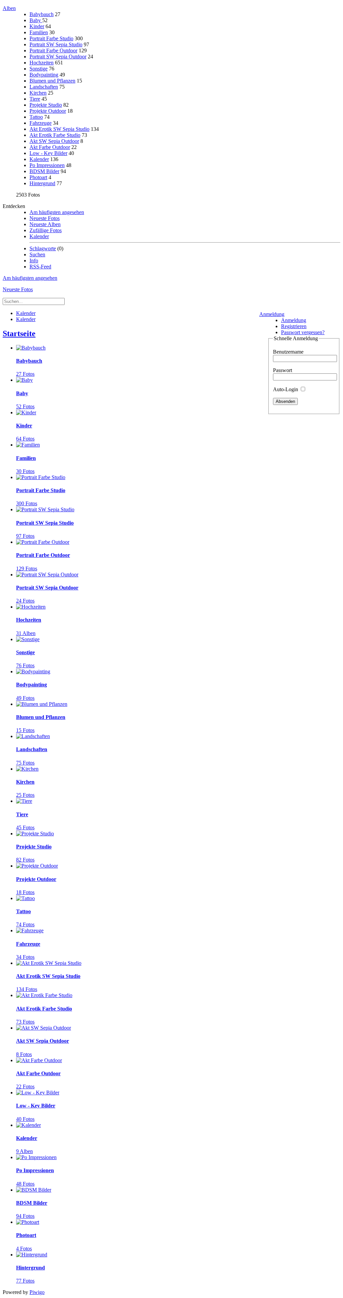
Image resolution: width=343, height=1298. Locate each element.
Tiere (34, 99)
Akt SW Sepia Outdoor (54, 141)
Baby (35, 20)
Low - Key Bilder (48, 153)
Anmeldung (271, 314)
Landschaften (43, 87)
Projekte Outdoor (47, 111)
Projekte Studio (45, 105)
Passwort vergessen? (303, 332)
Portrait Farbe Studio (51, 38)
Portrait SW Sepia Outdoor (57, 56)
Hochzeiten (41, 62)
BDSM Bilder (44, 171)
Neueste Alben (45, 224)
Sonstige (38, 68)
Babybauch (41, 14)
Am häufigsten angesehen (56, 212)
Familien (38, 32)
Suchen (37, 254)
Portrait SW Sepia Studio (55, 44)
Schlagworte (42, 248)
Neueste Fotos (44, 218)
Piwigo (37, 1292)
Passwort (282, 370)
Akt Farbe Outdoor (49, 147)
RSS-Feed (40, 266)
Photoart (38, 177)
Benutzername (288, 352)
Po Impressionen (47, 165)
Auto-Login (286, 389)
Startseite (19, 333)
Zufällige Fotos (45, 230)
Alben (9, 8)
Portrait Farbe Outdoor (53, 50)
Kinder (36, 26)
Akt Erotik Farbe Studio (54, 135)
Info (33, 260)
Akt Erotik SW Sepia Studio (59, 129)
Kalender (39, 159)
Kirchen (38, 93)
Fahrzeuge (40, 123)
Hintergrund (42, 183)
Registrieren (293, 326)
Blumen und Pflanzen (52, 81)
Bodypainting (43, 74)
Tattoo (36, 117)
